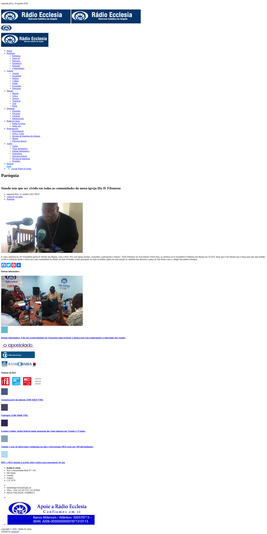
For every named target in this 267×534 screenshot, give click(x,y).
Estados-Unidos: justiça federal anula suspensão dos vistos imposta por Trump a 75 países (43, 431)
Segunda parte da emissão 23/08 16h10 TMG (22, 400)
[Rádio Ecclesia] (36, 22)
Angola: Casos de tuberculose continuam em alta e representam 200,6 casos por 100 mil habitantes (47, 447)
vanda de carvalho (15, 196)
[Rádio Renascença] (18, 357)
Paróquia (10, 199)
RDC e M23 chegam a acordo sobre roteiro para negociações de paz (33, 462)
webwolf (15, 531)
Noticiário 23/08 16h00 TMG (14, 415)
